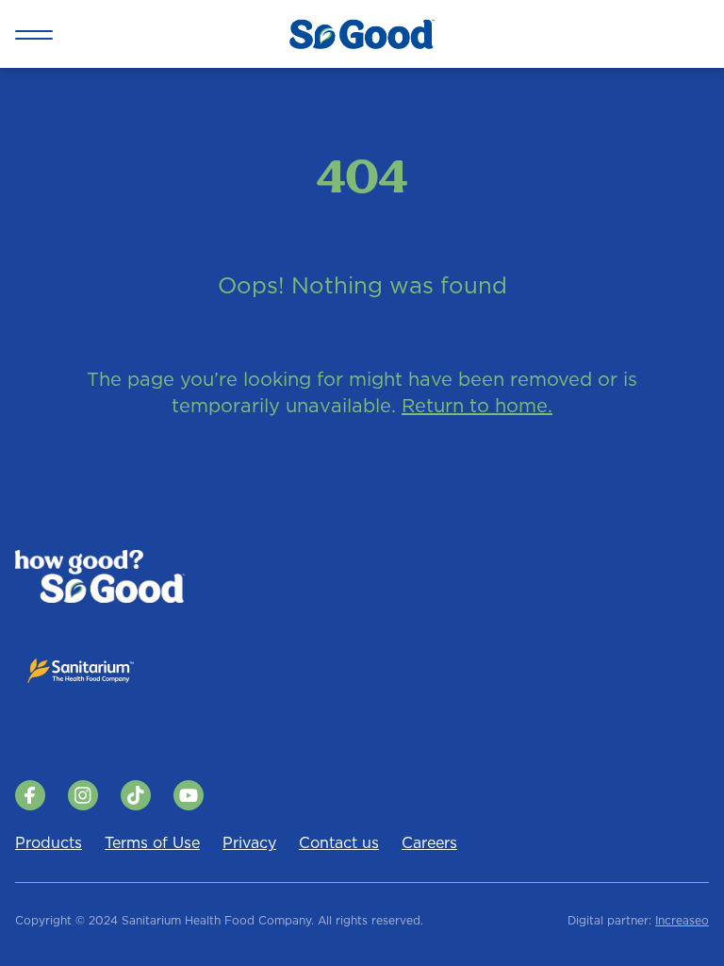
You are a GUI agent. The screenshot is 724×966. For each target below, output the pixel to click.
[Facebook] (30, 795)
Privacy (249, 842)
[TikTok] (136, 795)
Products (48, 842)
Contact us (339, 842)
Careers (429, 842)
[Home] (362, 34)
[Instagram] (83, 795)
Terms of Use (152, 842)
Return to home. (477, 405)
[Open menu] (34, 34)
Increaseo (682, 920)
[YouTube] (188, 795)
